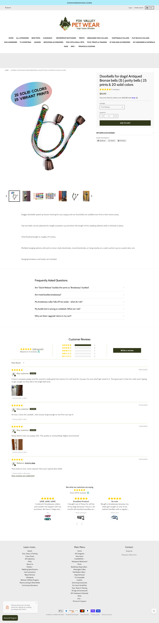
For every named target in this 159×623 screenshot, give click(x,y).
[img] (17, 370)
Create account (138, 7)
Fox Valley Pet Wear (57, 614)
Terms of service (107, 614)
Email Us (129, 551)
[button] (14, 196)
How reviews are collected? (23, 476)
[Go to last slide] (6, 196)
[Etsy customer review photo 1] (17, 390)
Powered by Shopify (72, 614)
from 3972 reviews (78, 493)
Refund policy (84, 614)
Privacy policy (95, 614)
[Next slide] (91, 196)
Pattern (102, 103)
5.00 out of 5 (37, 349)
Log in (130, 7)
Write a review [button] (127, 350)
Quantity (103, 112)
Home (6, 70)
